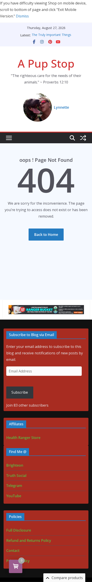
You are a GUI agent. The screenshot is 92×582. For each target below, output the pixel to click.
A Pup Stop (46, 63)
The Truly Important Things (51, 35)
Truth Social (16, 475)
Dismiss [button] (22, 16)
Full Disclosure (18, 530)
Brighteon (14, 465)
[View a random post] (83, 138)
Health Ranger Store (23, 437)
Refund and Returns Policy (28, 540)
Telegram (14, 485)
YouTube (13, 495)
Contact (12, 550)
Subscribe (19, 392)
